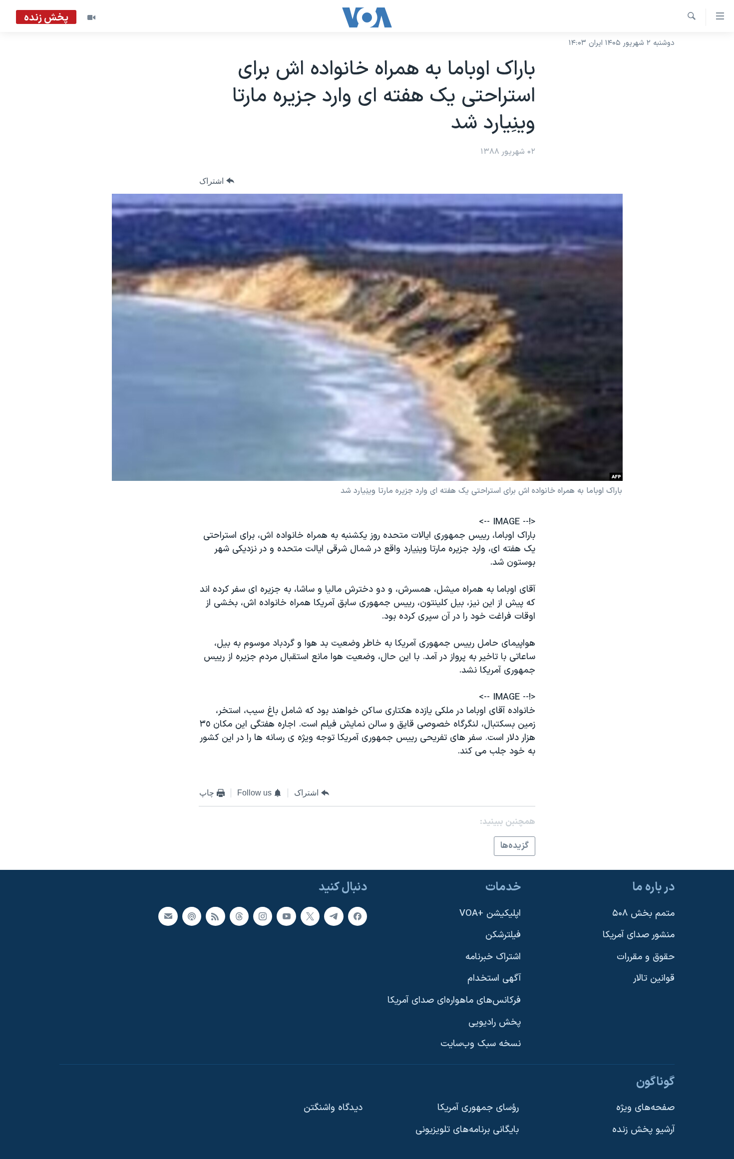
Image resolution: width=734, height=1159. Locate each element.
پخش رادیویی (494, 1022)
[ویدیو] (91, 17)
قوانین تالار (654, 979)
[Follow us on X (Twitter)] (310, 916)
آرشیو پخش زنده (643, 1130)
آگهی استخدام (494, 979)
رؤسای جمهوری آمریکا (478, 1108)
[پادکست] (191, 916)
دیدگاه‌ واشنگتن (333, 1108)
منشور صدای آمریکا (639, 935)
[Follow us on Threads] (239, 916)
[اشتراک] (167, 916)
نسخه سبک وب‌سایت (480, 1044)
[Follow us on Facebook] (357, 916)
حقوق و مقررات (646, 957)
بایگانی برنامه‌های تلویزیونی (467, 1130)
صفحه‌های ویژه (645, 1108)
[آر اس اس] (215, 916)
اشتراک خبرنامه (493, 957)
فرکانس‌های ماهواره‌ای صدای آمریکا (454, 1000)
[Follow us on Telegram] (333, 916)
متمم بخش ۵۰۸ (643, 913)
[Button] (216, 181)
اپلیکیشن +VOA (490, 913)
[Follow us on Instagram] (262, 916)
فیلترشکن (503, 935)
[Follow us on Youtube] (286, 916)
